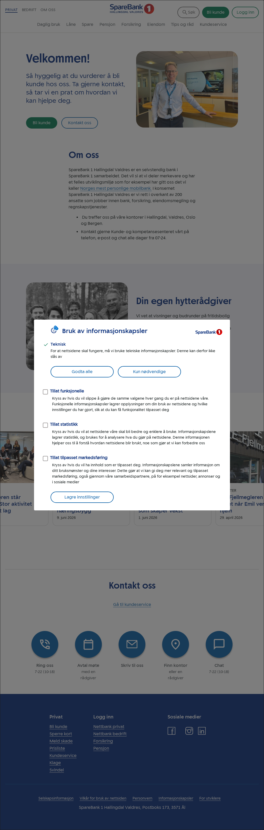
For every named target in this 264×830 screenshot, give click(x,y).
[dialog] (132, 415)
